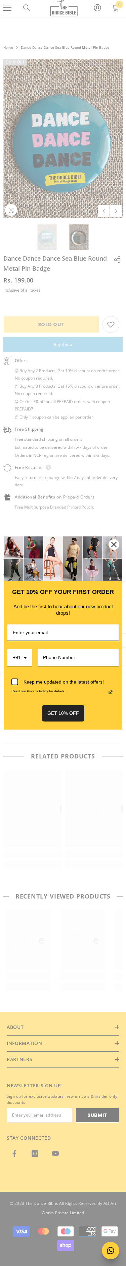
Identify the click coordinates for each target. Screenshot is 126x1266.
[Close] (114, 544)
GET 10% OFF (63, 713)
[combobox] (19, 657)
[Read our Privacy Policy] (111, 692)
